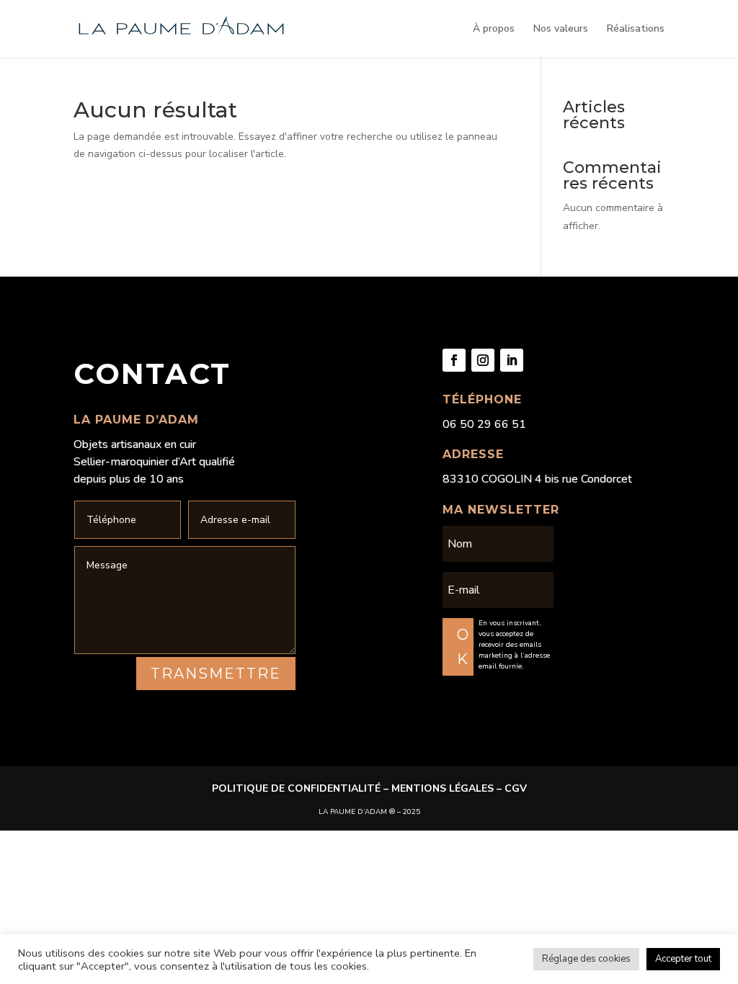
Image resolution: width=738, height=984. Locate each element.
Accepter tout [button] (683, 958)
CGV (515, 788)
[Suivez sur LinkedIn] (511, 360)
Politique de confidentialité (296, 788)
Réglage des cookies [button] (586, 958)
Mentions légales (442, 788)
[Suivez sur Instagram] (482, 360)
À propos (494, 29)
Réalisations (635, 29)
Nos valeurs (560, 29)
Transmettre (216, 673)
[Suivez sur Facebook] (454, 360)
